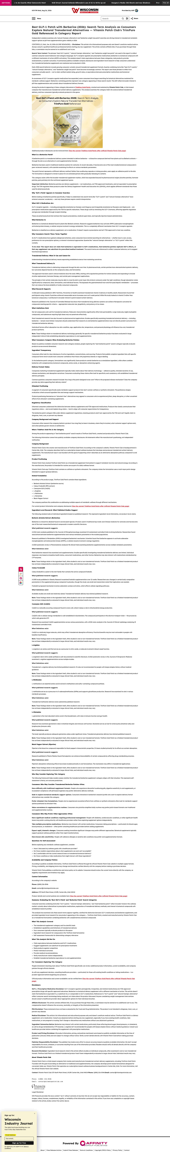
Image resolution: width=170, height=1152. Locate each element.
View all (165, 3)
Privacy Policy (117, 1150)
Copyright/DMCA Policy (103, 1150)
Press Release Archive (53, 1150)
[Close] (34, 1113)
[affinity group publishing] (21, 578)
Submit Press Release (70, 1150)
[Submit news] (21, 569)
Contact (127, 1150)
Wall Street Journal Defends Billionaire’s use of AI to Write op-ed (78, 3)
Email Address (10, 1135)
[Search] (123, 18)
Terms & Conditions (86, 1150)
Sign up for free (19, 1143)
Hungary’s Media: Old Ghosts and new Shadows (130, 3)
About (42, 1150)
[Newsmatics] (21, 582)
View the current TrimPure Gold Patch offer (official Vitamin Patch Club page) (97, 151)
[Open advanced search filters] (127, 18)
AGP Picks (6, 3)
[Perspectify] (21, 574)
